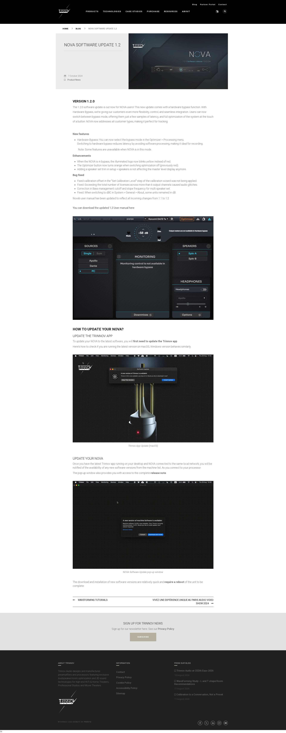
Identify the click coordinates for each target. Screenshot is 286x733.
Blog (194, 5)
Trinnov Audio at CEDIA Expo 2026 (194, 670)
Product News (74, 80)
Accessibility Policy (126, 688)
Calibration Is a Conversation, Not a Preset (199, 694)
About (186, 11)
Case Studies (134, 11)
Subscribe (143, 637)
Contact (222, 5)
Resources (171, 11)
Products (92, 11)
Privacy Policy (166, 628)
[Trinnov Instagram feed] (219, 723)
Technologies (112, 11)
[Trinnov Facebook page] (200, 723)
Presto (87, 722)
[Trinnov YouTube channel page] (225, 723)
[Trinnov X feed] (206, 723)
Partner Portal (207, 5)
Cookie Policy (123, 682)
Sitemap (120, 693)
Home (65, 29)
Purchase (153, 11)
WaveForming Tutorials (92, 600)
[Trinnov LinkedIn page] (213, 723)
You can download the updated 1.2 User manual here (103, 207)
